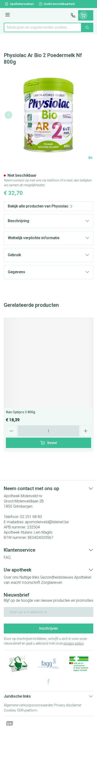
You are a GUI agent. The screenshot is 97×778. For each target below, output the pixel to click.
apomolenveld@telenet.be (47, 522)
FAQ (7, 557)
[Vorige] (8, 115)
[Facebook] (48, 681)
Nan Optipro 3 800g (20, 412)
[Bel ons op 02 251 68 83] (73, 15)
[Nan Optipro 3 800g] (48, 363)
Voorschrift (31, 582)
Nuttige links (29, 577)
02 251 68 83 (31, 516)
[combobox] (42, 27)
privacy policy (73, 643)
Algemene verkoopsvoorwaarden (28, 705)
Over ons (11, 577)
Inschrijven (48, 628)
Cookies (10, 710)
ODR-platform (27, 710)
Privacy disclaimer (67, 705)
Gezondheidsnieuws (56, 577)
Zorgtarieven (51, 582)
